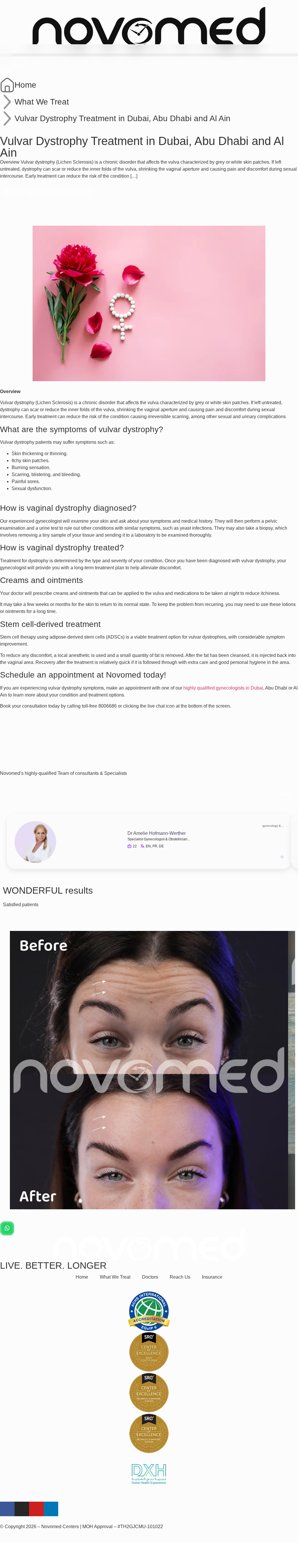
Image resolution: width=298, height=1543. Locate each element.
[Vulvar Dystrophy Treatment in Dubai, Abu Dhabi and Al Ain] (7, 118)
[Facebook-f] (7, 1509)
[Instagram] (22, 1509)
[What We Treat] (7, 102)
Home (25, 84)
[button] (149, 54)
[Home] (7, 85)
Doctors (150, 1277)
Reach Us (180, 1277)
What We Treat (42, 101)
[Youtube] (36, 1509)
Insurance (212, 1277)
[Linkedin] (51, 1509)
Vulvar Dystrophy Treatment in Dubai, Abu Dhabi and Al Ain (122, 118)
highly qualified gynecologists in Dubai (223, 687)
